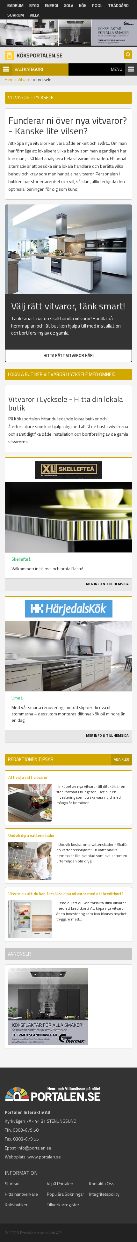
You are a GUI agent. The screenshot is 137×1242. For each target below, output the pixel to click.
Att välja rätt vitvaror (28, 777)
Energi (51, 5)
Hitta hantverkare (21, 1194)
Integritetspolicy (104, 1194)
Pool (97, 5)
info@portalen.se (34, 1147)
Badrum (15, 5)
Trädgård (118, 5)
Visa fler (121, 759)
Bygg (34, 5)
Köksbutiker (16, 1204)
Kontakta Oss (101, 1183)
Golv (68, 5)
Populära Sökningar (65, 1194)
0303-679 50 (26, 1130)
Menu (116, 69)
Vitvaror (25, 79)
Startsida (13, 1183)
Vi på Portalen (60, 1183)
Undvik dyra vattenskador (31, 835)
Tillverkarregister (63, 1204)
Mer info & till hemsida (107, 584)
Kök (82, 5)
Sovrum (15, 15)
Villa (35, 15)
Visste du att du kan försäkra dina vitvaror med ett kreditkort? (66, 894)
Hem (9, 79)
